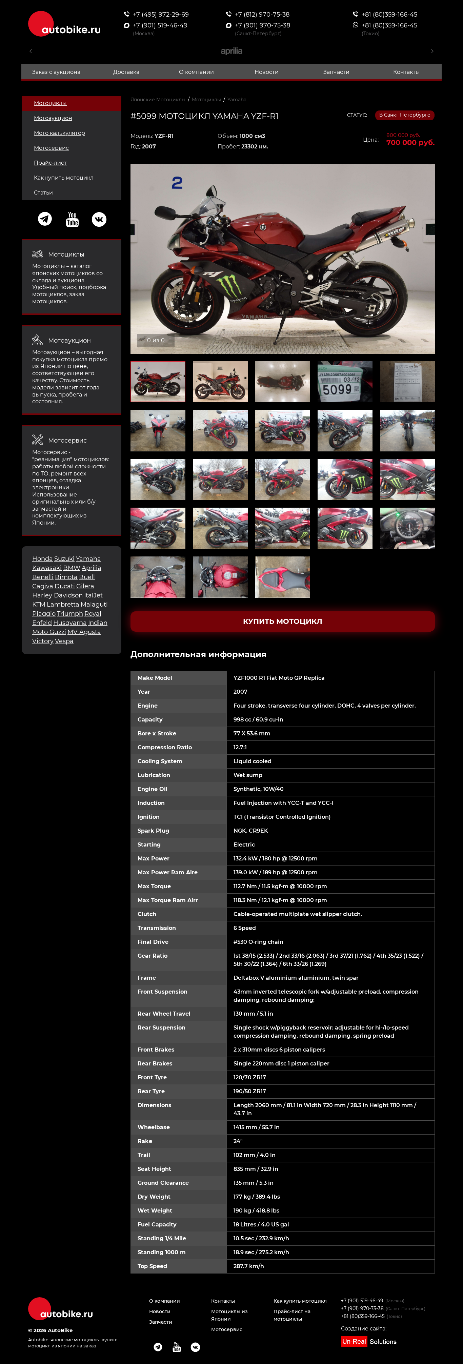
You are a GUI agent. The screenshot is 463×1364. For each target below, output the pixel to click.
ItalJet (93, 595)
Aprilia (91, 568)
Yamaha (88, 559)
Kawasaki (47, 568)
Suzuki (64, 559)
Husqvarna (70, 623)
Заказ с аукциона (56, 72)
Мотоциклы (50, 103)
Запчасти (336, 72)
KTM (38, 604)
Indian (97, 623)
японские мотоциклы (75, 1339)
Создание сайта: (363, 1328)
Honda (42, 559)
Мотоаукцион (53, 118)
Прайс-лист (50, 163)
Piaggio (44, 613)
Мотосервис (51, 148)
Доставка (126, 72)
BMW (71, 568)
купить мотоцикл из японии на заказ (72, 1342)
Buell (87, 577)
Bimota (66, 577)
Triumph (70, 613)
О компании (196, 72)
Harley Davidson (57, 595)
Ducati (65, 586)
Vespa (64, 641)
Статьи (43, 192)
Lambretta (63, 604)
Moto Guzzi (49, 632)
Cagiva (42, 586)
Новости (267, 72)
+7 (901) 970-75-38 (362, 1308)
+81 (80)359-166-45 (363, 1316)
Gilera (85, 586)
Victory (43, 641)
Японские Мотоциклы (157, 100)
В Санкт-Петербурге (404, 115)
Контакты (406, 72)
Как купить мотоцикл (64, 178)
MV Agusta (84, 632)
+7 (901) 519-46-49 (362, 1301)
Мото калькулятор (59, 133)
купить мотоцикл (282, 621)
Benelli (43, 577)
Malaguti (94, 604)
